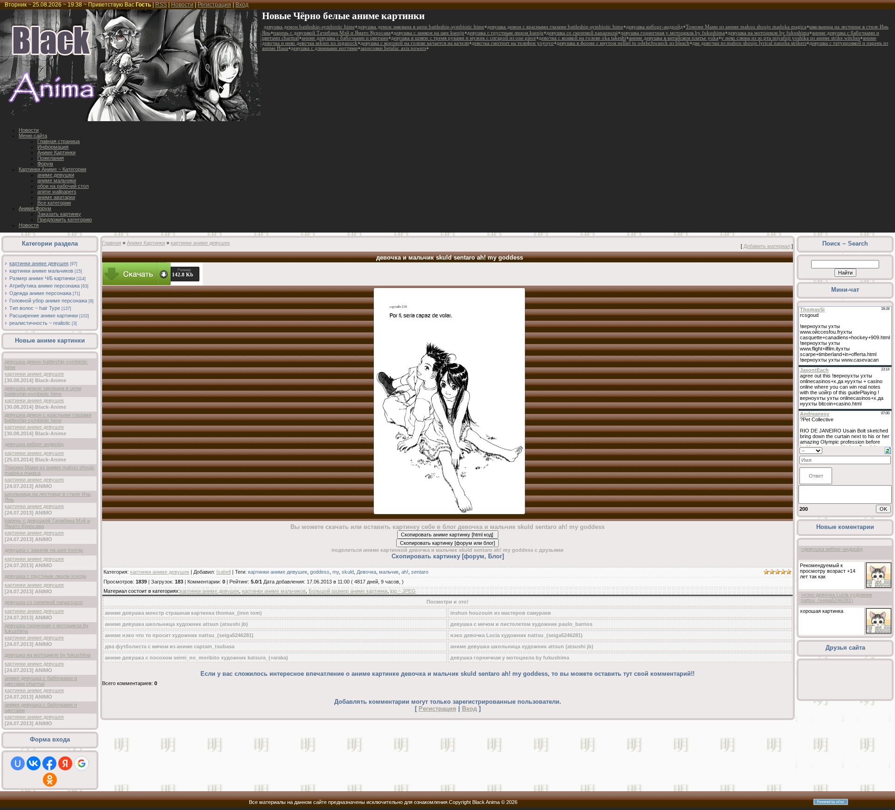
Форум (45, 163)
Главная (111, 243)
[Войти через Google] (81, 763)
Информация (53, 147)
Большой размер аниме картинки (348, 591)
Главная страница (58, 141)
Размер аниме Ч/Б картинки (42, 278)
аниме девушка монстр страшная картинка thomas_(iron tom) (183, 613)
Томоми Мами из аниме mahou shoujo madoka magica (746, 26)
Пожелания (50, 158)
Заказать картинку (59, 214)
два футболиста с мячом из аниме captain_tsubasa (169, 646)
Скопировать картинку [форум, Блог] (448, 556)
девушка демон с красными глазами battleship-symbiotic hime (555, 26)
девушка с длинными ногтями (324, 48)
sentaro (419, 572)
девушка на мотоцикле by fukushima (768, 32)
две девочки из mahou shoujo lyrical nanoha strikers (749, 43)
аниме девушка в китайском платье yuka (673, 38)
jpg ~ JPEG (403, 591)
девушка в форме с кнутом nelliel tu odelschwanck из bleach (623, 43)
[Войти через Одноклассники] (50, 780)
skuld (348, 572)
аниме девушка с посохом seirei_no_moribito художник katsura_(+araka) (196, 657)
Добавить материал (767, 246)
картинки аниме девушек (39, 263)
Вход (241, 4)
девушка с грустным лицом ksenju (505, 32)
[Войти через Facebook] (49, 763)
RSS (161, 4)
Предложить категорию (64, 219)
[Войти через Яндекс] (65, 763)
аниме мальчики (56, 180)
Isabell (223, 572)
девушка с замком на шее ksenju (428, 32)
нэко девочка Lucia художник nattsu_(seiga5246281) (516, 635)
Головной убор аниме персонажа (48, 300)
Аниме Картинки (56, 152)
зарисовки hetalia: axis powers (393, 48)
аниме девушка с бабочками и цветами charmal (41, 680)
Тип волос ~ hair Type (34, 308)
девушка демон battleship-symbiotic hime (309, 26)
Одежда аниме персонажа (40, 293)
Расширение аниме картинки (43, 315)
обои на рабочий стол (63, 186)
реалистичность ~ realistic (39, 323)
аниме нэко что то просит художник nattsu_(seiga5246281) (179, 635)
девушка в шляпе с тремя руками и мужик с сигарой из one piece (463, 38)
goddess (320, 572)
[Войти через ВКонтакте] (34, 763)
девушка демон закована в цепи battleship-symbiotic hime (421, 26)
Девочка (366, 572)
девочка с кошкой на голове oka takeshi (582, 38)
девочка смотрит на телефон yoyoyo (513, 43)
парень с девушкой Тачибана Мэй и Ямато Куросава (332, 32)
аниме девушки (55, 175)
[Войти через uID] (18, 763)
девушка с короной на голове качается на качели (414, 43)
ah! (404, 572)
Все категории (54, 203)
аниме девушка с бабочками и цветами (345, 38)
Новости (182, 4)
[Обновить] (888, 450)
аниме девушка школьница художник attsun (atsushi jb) (176, 624)
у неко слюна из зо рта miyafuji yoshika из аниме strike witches (790, 38)
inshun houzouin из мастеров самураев (500, 613)
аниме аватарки (56, 197)
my (335, 572)
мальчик (389, 572)
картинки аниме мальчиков (41, 271)
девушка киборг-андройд (654, 26)
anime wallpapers (56, 191)
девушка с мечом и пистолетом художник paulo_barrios (521, 624)
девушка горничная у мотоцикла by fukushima (672, 32)
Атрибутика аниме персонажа (44, 285)
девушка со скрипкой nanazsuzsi (582, 32)
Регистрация (214, 4)
